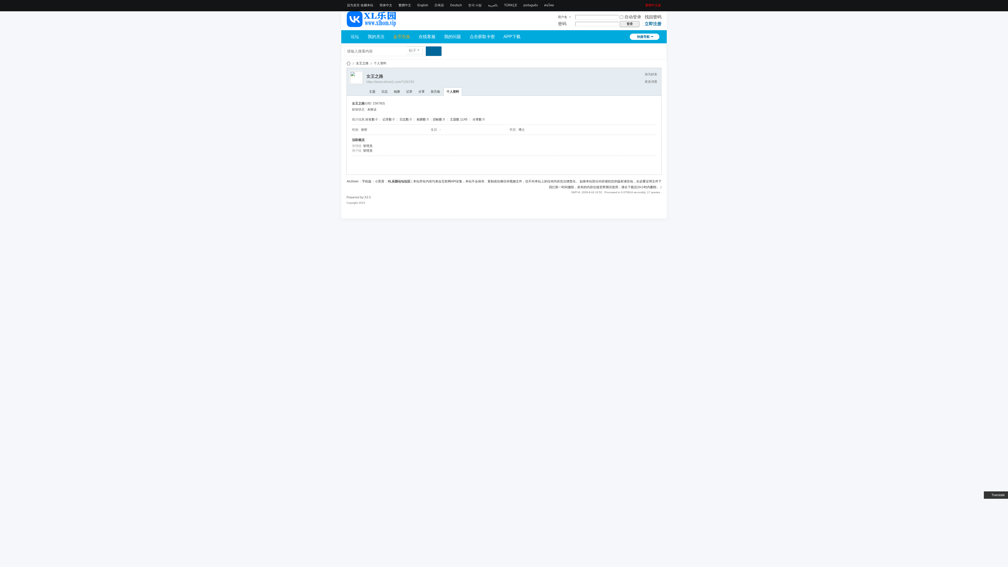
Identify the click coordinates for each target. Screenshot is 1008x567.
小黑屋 (379, 181)
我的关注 (376, 36)
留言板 (435, 91)
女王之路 (362, 63)
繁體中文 (404, 5)
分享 (421, 91)
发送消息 (651, 81)
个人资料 (453, 91)
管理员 (367, 146)
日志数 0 (406, 119)
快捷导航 (643, 37)
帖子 (412, 50)
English (422, 5)
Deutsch (456, 5)
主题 (372, 91)
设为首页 (353, 5)
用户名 (562, 17)
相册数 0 (423, 119)
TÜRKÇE (510, 5)
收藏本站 (367, 5)
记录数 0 (388, 119)
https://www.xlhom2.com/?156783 (390, 82)
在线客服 (427, 36)
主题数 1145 (459, 119)
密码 (562, 24)
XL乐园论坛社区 (348, 63)
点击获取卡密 (482, 36)
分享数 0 (478, 119)
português (530, 5)
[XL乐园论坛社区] (371, 25)
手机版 (366, 181)
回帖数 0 (439, 119)
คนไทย (549, 5)
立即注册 (653, 24)
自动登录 (632, 17)
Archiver (353, 181)
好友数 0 (371, 119)
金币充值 (401, 36)
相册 (397, 91)
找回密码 (653, 17)
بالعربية (493, 5)
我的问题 (452, 36)
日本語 (439, 5)
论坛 (355, 36)
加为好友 (651, 74)
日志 (384, 91)
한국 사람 (475, 5)
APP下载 (512, 36)
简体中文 (386, 5)
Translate (998, 495)
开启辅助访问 (643, 3)
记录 (409, 91)
